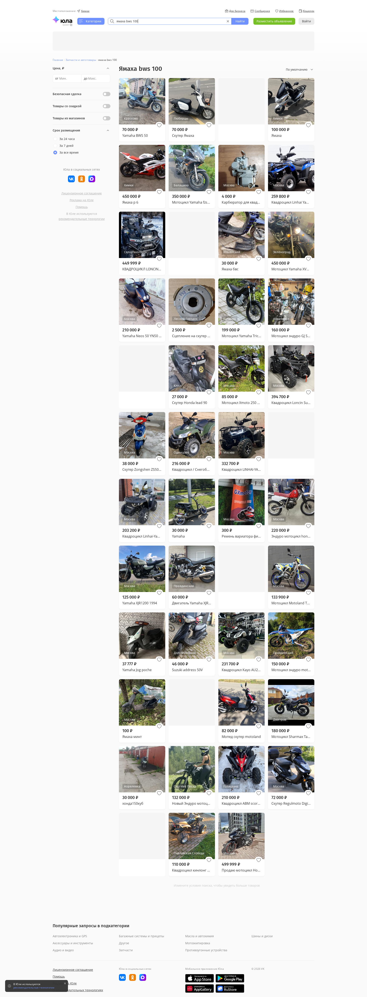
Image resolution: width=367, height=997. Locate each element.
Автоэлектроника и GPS (70, 936)
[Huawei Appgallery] (199, 988)
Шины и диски (262, 936)
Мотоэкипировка (197, 943)
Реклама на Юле (82, 200)
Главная (58, 60)
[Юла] (62, 19)
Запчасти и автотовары (81, 60)
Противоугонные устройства (206, 950)
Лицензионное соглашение (81, 193)
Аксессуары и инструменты (73, 943)
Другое (124, 943)
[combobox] (169, 21)
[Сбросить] (227, 21)
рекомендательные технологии (82, 219)
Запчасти (126, 950)
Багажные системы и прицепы (141, 936)
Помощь (82, 207)
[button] (159, 125)
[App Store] (199, 978)
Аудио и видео (63, 950)
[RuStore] (230, 988)
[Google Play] (230, 978)
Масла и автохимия (199, 936)
